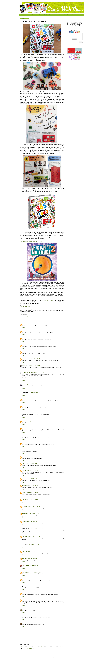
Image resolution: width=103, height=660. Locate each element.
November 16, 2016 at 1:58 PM (31, 499)
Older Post (61, 646)
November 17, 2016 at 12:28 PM (32, 513)
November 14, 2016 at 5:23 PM (33, 478)
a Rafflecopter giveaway (25, 306)
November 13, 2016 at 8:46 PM (36, 449)
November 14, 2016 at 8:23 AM (31, 463)
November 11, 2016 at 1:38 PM (33, 406)
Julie (23, 463)
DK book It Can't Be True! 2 (47, 300)
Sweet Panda (25, 358)
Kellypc (24, 579)
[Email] (79, 32)
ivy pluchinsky (25, 338)
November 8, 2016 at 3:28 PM (31, 344)
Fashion (68, 14)
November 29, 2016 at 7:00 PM (32, 579)
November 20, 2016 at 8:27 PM (35, 544)
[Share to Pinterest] (26, 314)
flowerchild (24, 365)
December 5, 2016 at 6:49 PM (34, 592)
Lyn (23, 443)
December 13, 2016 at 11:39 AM (32, 616)
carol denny (24, 324)
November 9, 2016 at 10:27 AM (34, 365)
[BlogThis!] (23, 314)
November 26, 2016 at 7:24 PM (35, 565)
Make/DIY (45, 14)
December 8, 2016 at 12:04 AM (33, 599)
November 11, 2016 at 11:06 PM (31, 421)
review (30, 316)
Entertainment (52, 14)
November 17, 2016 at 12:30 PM (31, 521)
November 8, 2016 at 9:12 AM (34, 324)
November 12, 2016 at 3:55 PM (31, 436)
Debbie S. (24, 599)
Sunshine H (24, 428)
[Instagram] (73, 32)
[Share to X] (24, 314)
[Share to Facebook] (25, 314)
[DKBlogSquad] (77, 59)
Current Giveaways (76, 14)
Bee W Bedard (25, 565)
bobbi (23, 421)
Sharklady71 (25, 572)
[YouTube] (77, 32)
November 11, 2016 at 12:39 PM (37, 399)
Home (42, 646)
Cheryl (23, 344)
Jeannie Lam (25, 592)
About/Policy (22, 14)
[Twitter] (72, 32)
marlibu (24, 513)
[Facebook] (70, 32)
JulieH (23, 331)
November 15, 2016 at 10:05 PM (33, 492)
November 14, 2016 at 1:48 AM (31, 456)
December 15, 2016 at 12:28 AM (31, 623)
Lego (27, 316)
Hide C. (24, 551)
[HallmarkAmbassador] (71, 59)
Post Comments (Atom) (29, 648)
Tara (23, 623)
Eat (64, 14)
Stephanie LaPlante (26, 351)
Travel (33, 14)
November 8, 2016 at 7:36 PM (37, 351)
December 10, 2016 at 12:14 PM (33, 609)
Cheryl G (24, 478)
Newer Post (22, 646)
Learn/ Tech (39, 14)
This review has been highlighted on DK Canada (31, 241)
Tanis (23, 456)
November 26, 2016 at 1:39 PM (33, 558)
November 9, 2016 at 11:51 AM (34, 384)
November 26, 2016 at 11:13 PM (34, 572)
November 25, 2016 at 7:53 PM (32, 551)
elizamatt (24, 406)
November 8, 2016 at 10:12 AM (32, 331)
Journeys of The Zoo (27, 372)
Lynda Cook (25, 470)
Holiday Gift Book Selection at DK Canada (38, 56)
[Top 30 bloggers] (74, 53)
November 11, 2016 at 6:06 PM (34, 413)
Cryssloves (24, 506)
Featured (28, 14)
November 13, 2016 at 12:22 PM (30, 443)
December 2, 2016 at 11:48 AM (36, 586)
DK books (24, 316)
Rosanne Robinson (26, 399)
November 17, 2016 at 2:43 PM (37, 528)
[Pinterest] (75, 32)
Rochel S (24, 492)
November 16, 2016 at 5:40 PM (34, 506)
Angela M (24, 609)
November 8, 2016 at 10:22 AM (35, 338)
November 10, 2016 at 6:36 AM (34, 392)
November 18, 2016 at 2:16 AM (34, 536)
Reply (23, 327)
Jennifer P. (24, 536)
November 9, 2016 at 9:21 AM (34, 358)
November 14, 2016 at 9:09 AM (34, 470)
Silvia (23, 521)
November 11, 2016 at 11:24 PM (34, 428)
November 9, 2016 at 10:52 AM (38, 372)
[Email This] (22, 314)
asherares (24, 558)
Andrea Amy (25, 384)
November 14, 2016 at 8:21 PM (32, 485)
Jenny (23, 499)
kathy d (24, 485)
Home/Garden (59, 14)
